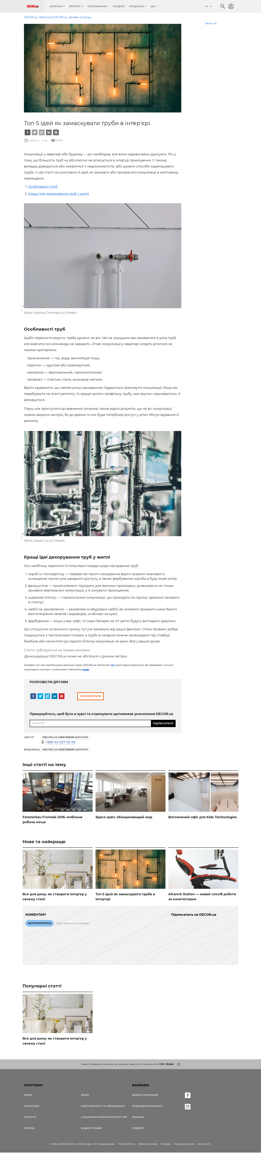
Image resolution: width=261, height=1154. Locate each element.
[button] (27, 132)
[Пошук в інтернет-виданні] (223, 6)
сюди (85, 669)
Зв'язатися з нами (147, 1144)
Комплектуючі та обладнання (103, 1106)
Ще (152, 6)
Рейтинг (75, 6)
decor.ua (210, 23)
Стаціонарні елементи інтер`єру (104, 1117)
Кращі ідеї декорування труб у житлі (58, 194)
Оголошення (97, 6)
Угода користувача (184, 1144)
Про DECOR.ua (126, 1144)
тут (113, 665)
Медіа (85, 1094)
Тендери (119, 6)
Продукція (136, 6)
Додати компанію (145, 1094)
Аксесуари (31, 1106)
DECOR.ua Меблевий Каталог (65, 749)
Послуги (30, 1117)
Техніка (29, 1128)
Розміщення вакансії (147, 1106)
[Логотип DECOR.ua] (35, 6)
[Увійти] (231, 6)
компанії (56, 6)
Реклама (138, 1117)
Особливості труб (43, 187)
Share (32, 305)
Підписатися (163, 723)
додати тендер (91, 1128)
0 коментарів (90, 696)
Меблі (28, 1094)
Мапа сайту (204, 1144)
